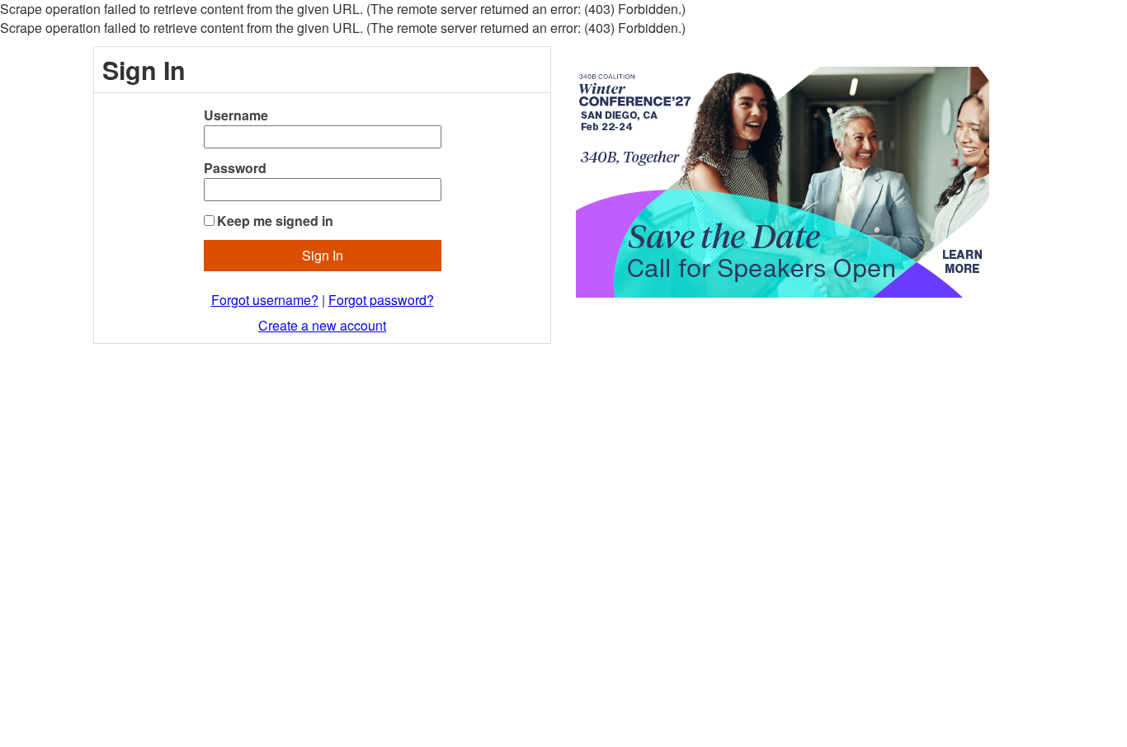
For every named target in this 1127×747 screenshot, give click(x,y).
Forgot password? (381, 299)
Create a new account (322, 325)
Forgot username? (264, 299)
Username (236, 115)
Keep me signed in (275, 221)
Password (235, 168)
